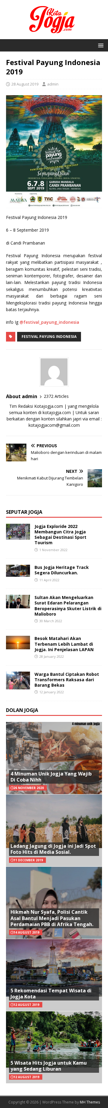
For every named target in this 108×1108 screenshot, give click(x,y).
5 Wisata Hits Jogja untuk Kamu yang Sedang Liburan (48, 1066)
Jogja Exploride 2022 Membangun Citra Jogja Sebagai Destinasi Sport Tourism (60, 534)
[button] (99, 45)
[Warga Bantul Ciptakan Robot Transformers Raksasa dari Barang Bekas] (18, 686)
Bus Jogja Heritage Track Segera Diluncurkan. (61, 570)
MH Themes (90, 1102)
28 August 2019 (24, 84)
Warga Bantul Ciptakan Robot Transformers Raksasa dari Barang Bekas (66, 679)
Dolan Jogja (22, 710)
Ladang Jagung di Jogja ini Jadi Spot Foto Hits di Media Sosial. (53, 849)
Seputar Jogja (24, 512)
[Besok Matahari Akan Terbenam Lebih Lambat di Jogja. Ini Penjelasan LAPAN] (18, 646)
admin (52, 84)
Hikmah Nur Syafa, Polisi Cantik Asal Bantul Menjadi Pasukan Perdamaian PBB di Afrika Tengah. (51, 918)
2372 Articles (56, 396)
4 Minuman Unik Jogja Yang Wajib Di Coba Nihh (51, 776)
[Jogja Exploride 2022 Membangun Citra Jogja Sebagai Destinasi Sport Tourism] (18, 536)
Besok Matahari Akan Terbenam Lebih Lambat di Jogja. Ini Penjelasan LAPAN (64, 643)
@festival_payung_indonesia (49, 322)
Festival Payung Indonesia (49, 336)
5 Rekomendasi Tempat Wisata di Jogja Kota (51, 993)
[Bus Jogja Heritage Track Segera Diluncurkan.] (18, 573)
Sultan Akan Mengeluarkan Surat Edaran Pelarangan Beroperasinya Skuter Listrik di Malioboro (67, 606)
